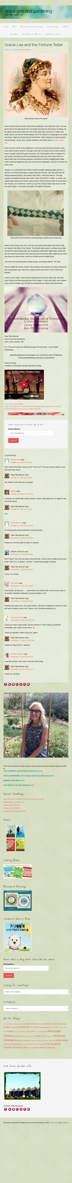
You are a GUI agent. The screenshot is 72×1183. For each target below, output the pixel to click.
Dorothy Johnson (17, 654)
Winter (37, 1048)
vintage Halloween (34, 409)
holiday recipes (62, 1027)
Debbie (13, 491)
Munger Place (41, 1036)
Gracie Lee (17, 406)
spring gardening (14, 1044)
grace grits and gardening (36, 12)
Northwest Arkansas (22, 1040)
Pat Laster (14, 583)
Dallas (7, 1027)
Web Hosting (54, 1122)
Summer (23, 1044)
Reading (39, 1040)
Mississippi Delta (19, 1036)
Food (32, 1027)
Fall (17, 1027)
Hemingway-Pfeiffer (54, 1027)
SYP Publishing (35, 406)
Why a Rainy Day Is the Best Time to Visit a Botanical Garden (24, 799)
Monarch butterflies (30, 1036)
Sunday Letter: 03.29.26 (11, 808)
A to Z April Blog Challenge (11, 1024)
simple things (62, 1040)
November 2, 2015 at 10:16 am (22, 620)
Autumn (20, 1024)
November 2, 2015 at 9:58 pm (22, 657)
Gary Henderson (17, 617)
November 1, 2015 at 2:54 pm (22, 586)
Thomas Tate (30, 1047)
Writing (20, 404)
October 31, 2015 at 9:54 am (21, 462)
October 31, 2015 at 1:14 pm (21, 478)
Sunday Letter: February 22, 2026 (15, 811)
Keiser (23, 1031)
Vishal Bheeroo (16, 523)
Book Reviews (31, 1024)
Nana (48, 1036)
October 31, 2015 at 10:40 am (22, 494)
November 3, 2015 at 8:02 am (22, 669)
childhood (39, 1024)
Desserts (13, 1027)
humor (10, 1031)
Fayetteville (24, 1027)
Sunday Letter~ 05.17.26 (12, 805)
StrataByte (65, 1122)
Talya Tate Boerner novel (49, 406)
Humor (15, 404)
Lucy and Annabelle (41, 1031)
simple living (52, 1040)
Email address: (14, 429)
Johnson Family (17, 1031)
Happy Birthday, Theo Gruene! (14, 802)
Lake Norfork (30, 1031)
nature (51, 1036)
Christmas (47, 1024)
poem (35, 1040)
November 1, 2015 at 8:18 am (22, 554)
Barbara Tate (15, 460)
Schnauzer (45, 1040)
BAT (24, 1024)
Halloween (25, 406)
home (5, 1031)
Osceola (32, 1040)
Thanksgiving (42, 1044)
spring (6, 1044)
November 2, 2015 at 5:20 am (22, 538)
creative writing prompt (58, 1024)
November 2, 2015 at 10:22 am (22, 640)
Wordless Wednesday (47, 1048)
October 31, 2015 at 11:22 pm (22, 525)
